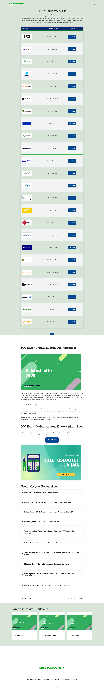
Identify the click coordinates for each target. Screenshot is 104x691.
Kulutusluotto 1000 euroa (75, 597)
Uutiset (75, 679)
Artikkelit (46, 679)
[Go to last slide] (14, 626)
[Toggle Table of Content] (34, 405)
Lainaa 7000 (18, 635)
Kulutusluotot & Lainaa (33, 679)
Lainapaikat (55, 679)
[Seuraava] (90, 626)
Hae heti (72, 37)
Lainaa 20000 (74, 635)
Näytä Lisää (52, 440)
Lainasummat (66, 679)
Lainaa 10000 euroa (26, 597)
